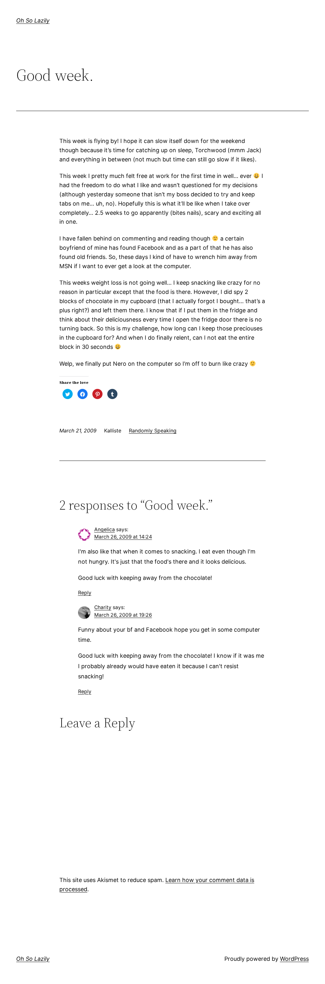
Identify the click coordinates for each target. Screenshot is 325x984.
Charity (102, 607)
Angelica (104, 529)
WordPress (294, 958)
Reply (84, 593)
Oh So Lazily (33, 20)
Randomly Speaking (152, 430)
